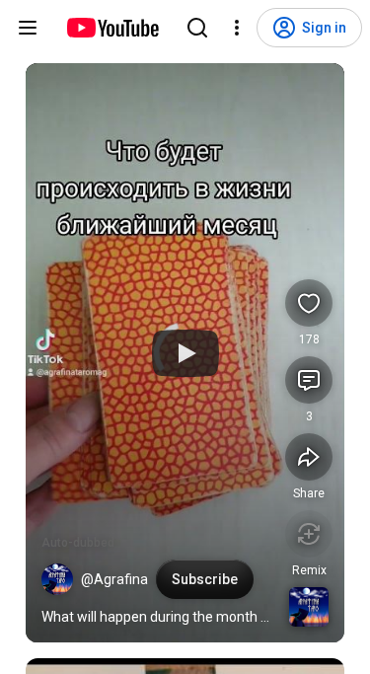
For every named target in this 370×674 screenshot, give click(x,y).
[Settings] (237, 27)
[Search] (197, 27)
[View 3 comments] (309, 380)
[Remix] (309, 534)
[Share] (309, 457)
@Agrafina (114, 579)
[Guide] (27, 27)
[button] (57, 579)
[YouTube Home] (112, 27)
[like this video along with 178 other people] (309, 303)
